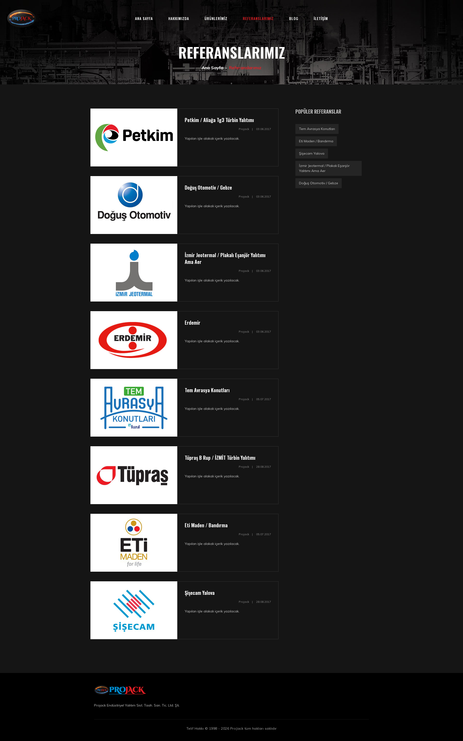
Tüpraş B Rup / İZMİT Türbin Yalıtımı (220, 457)
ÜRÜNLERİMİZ (215, 18)
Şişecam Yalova (200, 592)
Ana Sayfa (144, 18)
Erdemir (192, 322)
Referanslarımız (258, 18)
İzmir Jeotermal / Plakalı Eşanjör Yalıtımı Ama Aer (225, 258)
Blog (293, 18)
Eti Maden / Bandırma (206, 525)
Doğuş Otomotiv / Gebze (208, 187)
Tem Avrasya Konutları (207, 390)
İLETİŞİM (321, 18)
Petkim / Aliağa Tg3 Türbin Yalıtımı (219, 120)
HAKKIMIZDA (178, 18)
